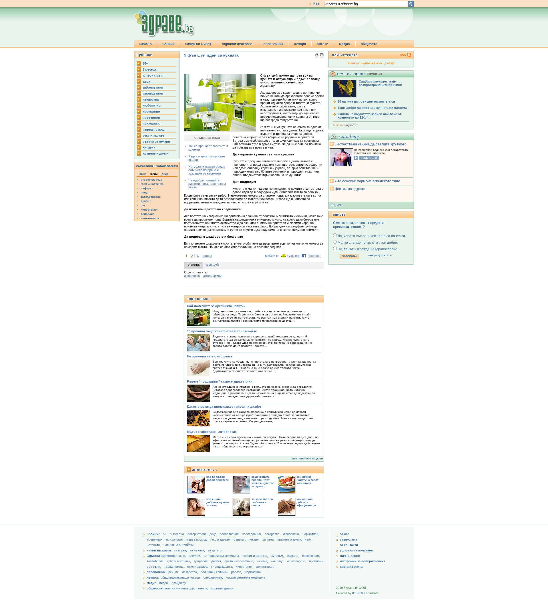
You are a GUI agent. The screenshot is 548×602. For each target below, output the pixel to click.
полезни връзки (222, 588)
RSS (316, 3)
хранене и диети (155, 153)
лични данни (350, 555)
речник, (173, 572)
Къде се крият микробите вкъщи (206, 158)
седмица (367, 63)
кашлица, (278, 561)
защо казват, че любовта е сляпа (262, 502)
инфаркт (147, 188)
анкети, (203, 588)
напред (207, 255)
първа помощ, (197, 539)
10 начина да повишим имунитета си (366, 101)
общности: (155, 588)
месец (380, 63)
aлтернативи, (197, 534)
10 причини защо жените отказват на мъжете (222, 331)
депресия (147, 213)
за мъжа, (180, 550)
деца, (213, 534)
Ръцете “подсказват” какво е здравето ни (220, 381)
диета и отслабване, (240, 561)
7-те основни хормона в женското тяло (367, 181)
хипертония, (245, 566)
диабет (146, 201)
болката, (293, 555)
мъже (142, 173)
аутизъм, (278, 555)
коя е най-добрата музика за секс (217, 502)
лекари (300, 44)
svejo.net (293, 255)
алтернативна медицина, (222, 555)
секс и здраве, (220, 539)
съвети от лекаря (156, 141)
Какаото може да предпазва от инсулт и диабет (224, 406)
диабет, (217, 561)
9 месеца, (178, 534)
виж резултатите (380, 255)
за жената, (197, 550)
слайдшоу (179, 583)
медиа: (152, 583)
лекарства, (273, 534)
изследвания (153, 93)
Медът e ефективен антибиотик (212, 431)
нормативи (151, 111)
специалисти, (213, 577)
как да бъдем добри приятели (217, 478)
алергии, (195, 555)
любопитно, (292, 534)
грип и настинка (152, 183)
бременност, (311, 555)
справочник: (157, 572)
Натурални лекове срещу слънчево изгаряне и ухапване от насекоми (206, 170)
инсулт (146, 192)
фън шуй (212, 264)
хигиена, (268, 539)
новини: (153, 534)
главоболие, (156, 561)
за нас (344, 534)
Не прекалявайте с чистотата (209, 356)
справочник (273, 44)
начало (145, 44)
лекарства (151, 99)
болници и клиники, (214, 572)
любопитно (152, 105)
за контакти (349, 545)
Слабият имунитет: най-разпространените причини (380, 83)
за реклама (348, 539)
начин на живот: (159, 550)
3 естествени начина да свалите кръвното (370, 144)
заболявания (153, 87)
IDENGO (358, 593)
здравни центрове (237, 44)
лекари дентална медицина (245, 577)
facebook (314, 255)
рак (143, 205)
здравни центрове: (162, 555)
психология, (175, 539)
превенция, (155, 539)
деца (146, 81)
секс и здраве (153, 135)
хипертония (149, 209)
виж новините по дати (307, 458)
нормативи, (311, 534)
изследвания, (252, 534)
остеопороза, (297, 561)
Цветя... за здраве (350, 189)
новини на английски (179, 545)
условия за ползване (356, 550)
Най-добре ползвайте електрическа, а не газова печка (207, 184)
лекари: (153, 577)
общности (369, 44)
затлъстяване (151, 196)
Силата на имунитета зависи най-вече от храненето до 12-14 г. (369, 115)
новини (168, 44)
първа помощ (153, 129)
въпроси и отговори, (180, 588)
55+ (145, 63)
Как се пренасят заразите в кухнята (208, 147)
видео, (164, 583)
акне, (182, 555)
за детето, (215, 550)
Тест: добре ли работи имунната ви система (372, 107)
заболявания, (230, 534)
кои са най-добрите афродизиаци (306, 502)
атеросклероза (151, 179)
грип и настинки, (179, 561)
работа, (236, 572)
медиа (344, 44)
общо (390, 63)
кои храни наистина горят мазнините (308, 480)
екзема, (263, 561)
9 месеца (149, 69)
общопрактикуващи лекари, (181, 577)
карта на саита (351, 566)
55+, (165, 534)
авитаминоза (150, 218)
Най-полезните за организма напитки (216, 306)
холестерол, (265, 566)
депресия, (201, 561)
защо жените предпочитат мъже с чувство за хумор (262, 481)
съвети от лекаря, (246, 539)
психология (152, 123)
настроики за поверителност (362, 561)
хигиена (149, 147)
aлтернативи (153, 75)
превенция (151, 117)
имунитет (351, 125)
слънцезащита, (222, 566)
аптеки (322, 44)
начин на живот (198, 44)
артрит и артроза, (256, 555)
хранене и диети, (290, 539)
